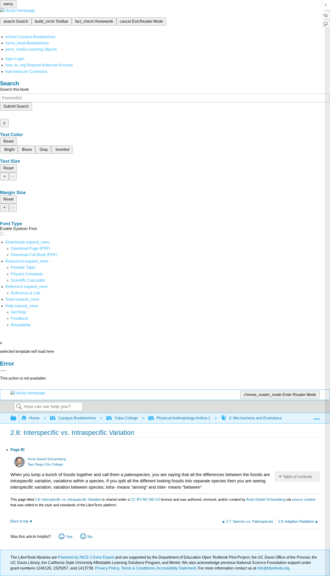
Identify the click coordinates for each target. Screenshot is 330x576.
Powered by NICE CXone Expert (86, 557)
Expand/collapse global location (317, 416)
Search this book (14, 89)
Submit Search (16, 106)
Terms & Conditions (138, 568)
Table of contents (297, 477)
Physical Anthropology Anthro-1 (183, 418)
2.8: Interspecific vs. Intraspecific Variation (68, 499)
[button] (19, 318)
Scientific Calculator (28, 280)
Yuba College (126, 418)
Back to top (19, 521)
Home (34, 418)
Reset (8, 141)
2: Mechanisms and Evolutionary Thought (264, 418)
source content (303, 499)
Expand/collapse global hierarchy (16, 418)
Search (19, 407)
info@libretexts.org (272, 568)
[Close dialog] (3, 370)
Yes (69, 537)
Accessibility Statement (176, 568)
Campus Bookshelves (77, 418)
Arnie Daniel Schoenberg (47, 459)
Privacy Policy (107, 568)
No (90, 537)
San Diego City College (45, 464)
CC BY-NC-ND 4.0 (145, 499)
